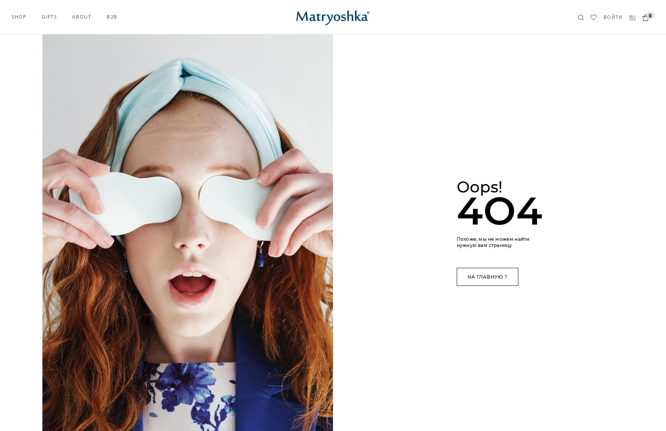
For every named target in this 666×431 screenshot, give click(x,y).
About (81, 17)
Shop (19, 17)
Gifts (49, 17)
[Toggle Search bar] (581, 17)
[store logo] (333, 17)
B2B (112, 17)
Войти (613, 17)
